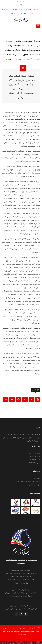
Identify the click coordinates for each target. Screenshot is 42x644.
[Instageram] (16, 614)
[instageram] (28, 13)
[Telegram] (21, 614)
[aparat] (32, 13)
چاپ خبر (7, 59)
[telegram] (25, 13)
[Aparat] (26, 614)
